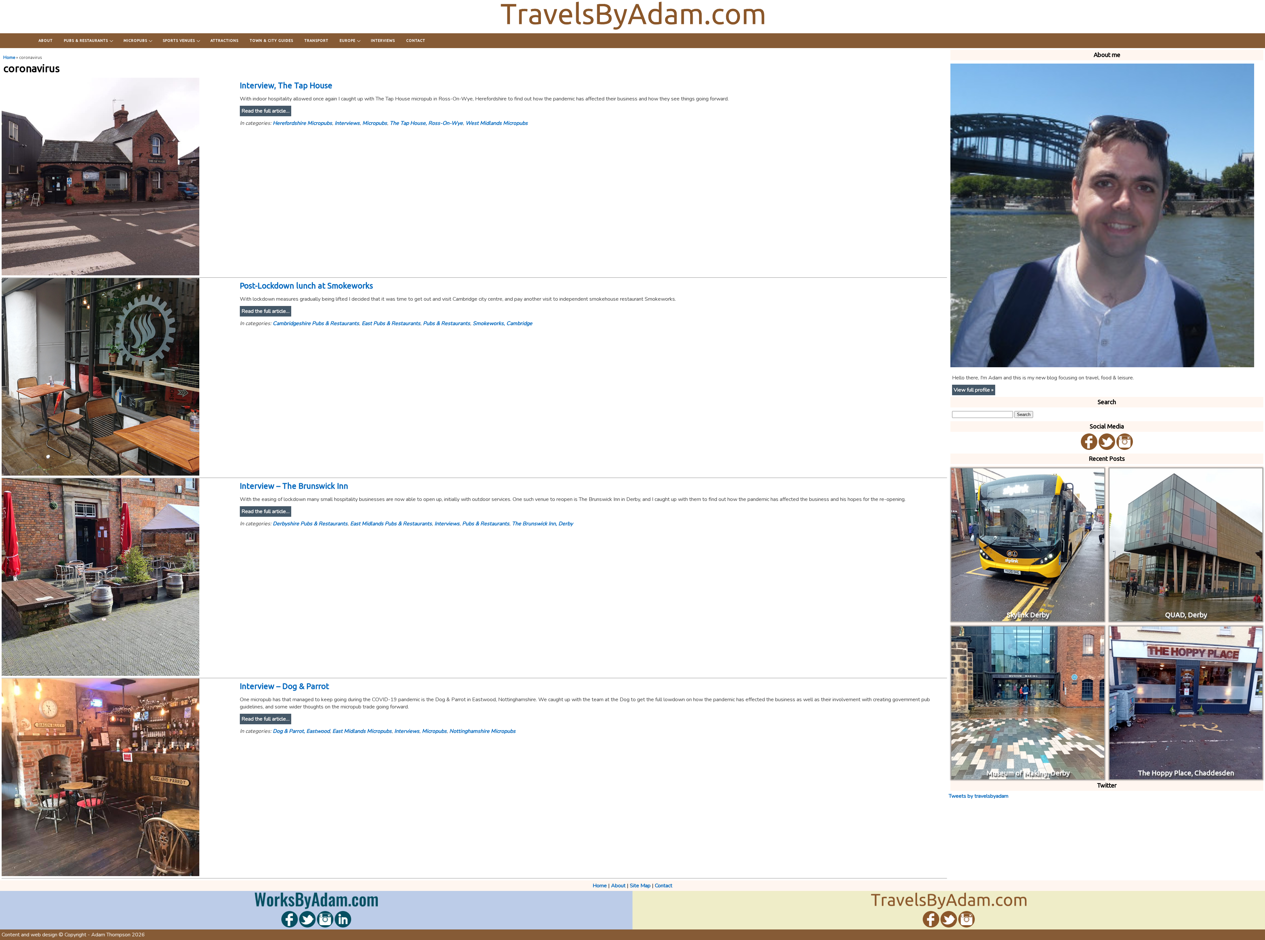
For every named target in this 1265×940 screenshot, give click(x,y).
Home (9, 58)
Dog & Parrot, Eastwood (301, 731)
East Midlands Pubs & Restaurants (391, 523)
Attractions (225, 40)
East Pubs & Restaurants (391, 323)
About (46, 40)
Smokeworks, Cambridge (502, 323)
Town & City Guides (271, 40)
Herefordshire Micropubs (302, 123)
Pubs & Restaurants (86, 40)
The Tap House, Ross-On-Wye (426, 123)
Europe (347, 40)
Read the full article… (265, 111)
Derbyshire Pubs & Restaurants (310, 523)
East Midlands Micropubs (362, 731)
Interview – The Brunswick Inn (294, 486)
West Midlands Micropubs (496, 123)
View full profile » (974, 390)
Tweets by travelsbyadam (978, 796)
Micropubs (135, 40)
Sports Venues (179, 40)
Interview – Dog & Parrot (284, 686)
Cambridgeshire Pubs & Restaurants (316, 323)
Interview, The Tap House (286, 85)
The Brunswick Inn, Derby (542, 523)
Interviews (383, 40)
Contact (415, 40)
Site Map (640, 885)
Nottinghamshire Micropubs (482, 731)
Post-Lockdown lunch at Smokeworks (306, 285)
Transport (316, 40)
